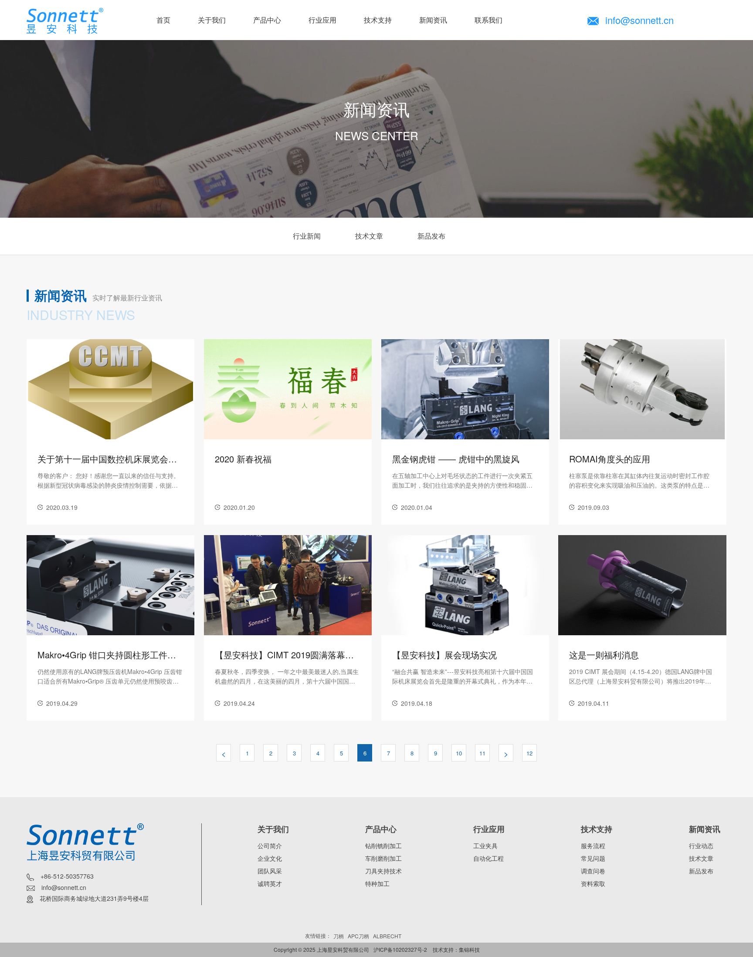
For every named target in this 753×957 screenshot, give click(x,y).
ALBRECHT (387, 936)
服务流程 (593, 845)
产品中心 (267, 20)
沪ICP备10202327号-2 (400, 949)
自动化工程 (488, 858)
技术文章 (369, 236)
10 (459, 753)
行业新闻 (307, 236)
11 (482, 753)
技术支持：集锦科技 (456, 949)
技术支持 (378, 20)
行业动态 (701, 845)
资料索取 (593, 883)
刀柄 (338, 936)
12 (529, 753)
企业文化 (270, 858)
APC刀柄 (358, 936)
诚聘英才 (270, 883)
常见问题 (593, 858)
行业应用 (322, 20)
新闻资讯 (433, 20)
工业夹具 (485, 845)
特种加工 (377, 883)
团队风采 (270, 870)
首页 (163, 20)
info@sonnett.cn (639, 20)
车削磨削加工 (383, 858)
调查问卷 (593, 870)
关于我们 (212, 20)
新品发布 (431, 236)
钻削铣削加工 (383, 845)
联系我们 (488, 20)
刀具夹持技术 (383, 870)
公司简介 (270, 845)
